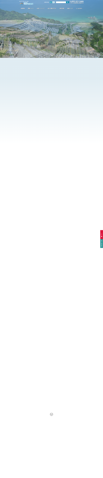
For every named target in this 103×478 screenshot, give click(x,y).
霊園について (31, 8)
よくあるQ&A (79, 8)
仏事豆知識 (61, 8)
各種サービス (70, 8)
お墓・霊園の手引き (52, 8)
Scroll (51, 414)
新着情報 (23, 8)
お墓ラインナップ (40, 8)
